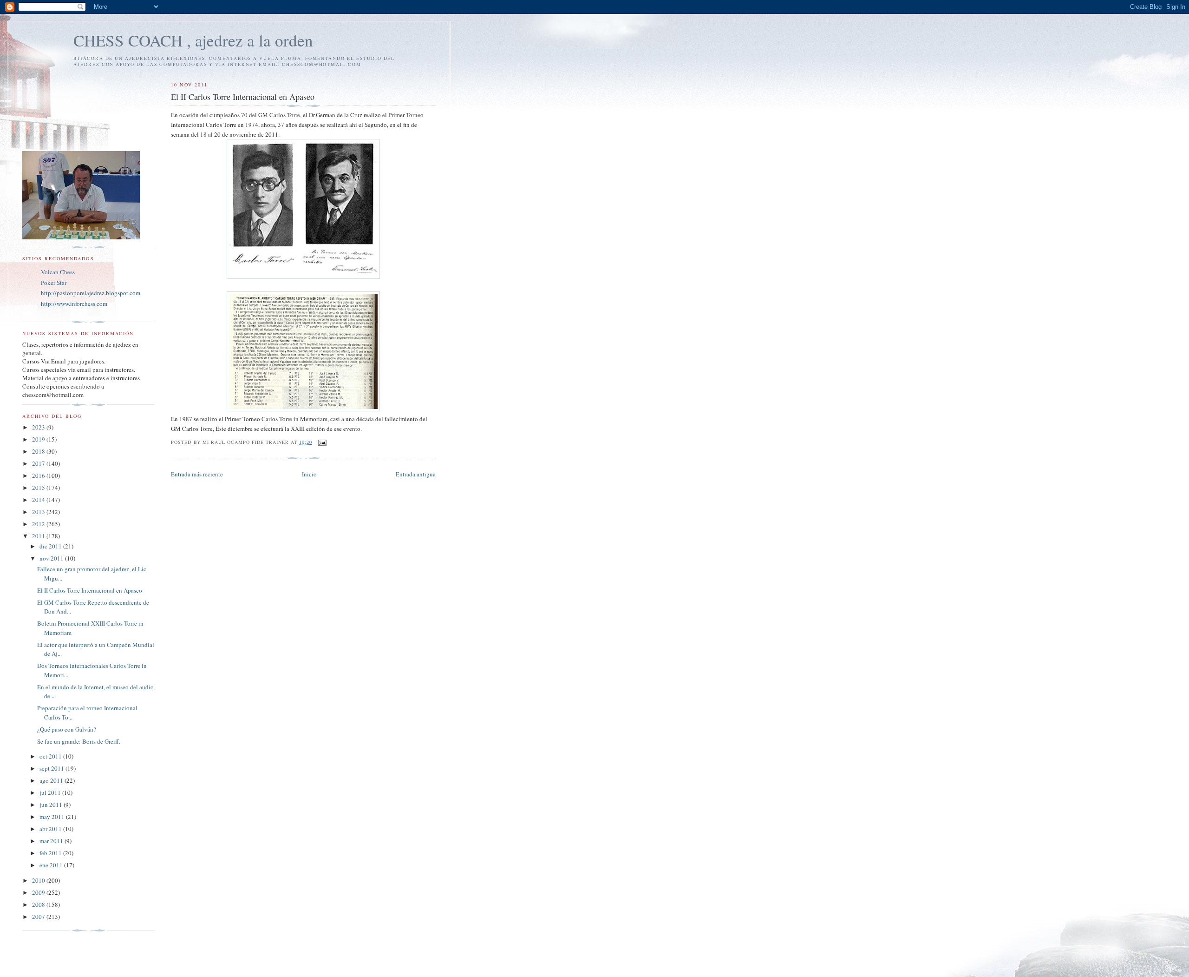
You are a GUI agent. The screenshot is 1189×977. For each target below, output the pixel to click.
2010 (39, 880)
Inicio (309, 474)
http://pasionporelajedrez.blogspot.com (90, 293)
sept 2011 (52, 768)
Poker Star (53, 282)
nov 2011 (52, 558)
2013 (39, 512)
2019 (39, 439)
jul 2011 (50, 792)
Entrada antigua (416, 474)
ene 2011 (51, 865)
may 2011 (52, 816)
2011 (39, 536)
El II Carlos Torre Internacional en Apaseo (89, 590)
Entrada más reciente (197, 474)
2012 (39, 524)
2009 (39, 892)
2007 (39, 916)
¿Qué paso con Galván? (66, 729)
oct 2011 (51, 756)
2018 (39, 451)
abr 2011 (51, 829)
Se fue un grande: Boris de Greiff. (78, 741)
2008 (39, 904)
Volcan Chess (58, 272)
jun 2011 (51, 804)
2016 (39, 475)
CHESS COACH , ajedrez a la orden (193, 40)
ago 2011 (52, 780)
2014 (39, 499)
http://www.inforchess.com (74, 303)
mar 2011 (52, 841)
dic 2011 (51, 546)
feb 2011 (51, 853)
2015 (39, 487)
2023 (39, 427)
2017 (39, 463)
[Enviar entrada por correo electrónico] (322, 442)
